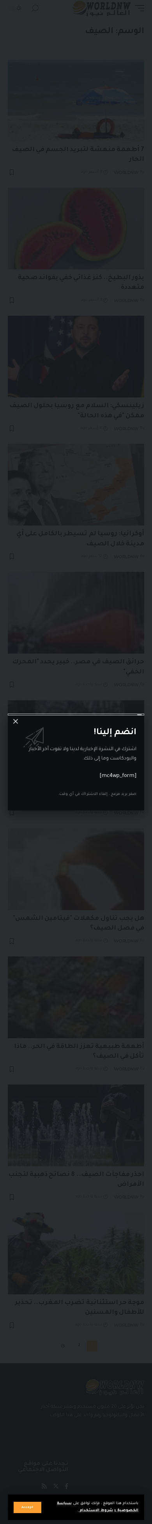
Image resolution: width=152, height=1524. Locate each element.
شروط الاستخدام (95, 1510)
